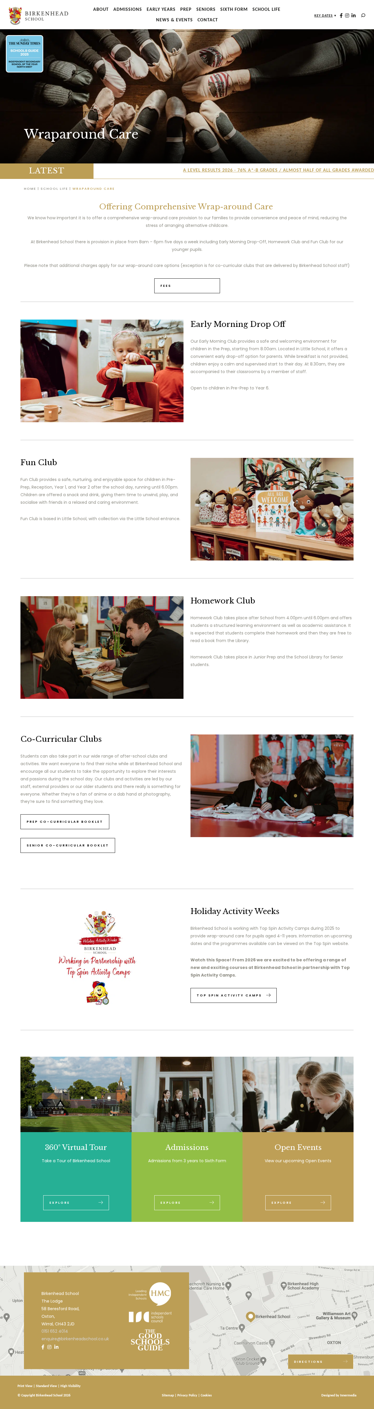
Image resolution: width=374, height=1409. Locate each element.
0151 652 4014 (54, 1331)
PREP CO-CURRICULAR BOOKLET (65, 821)
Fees (165, 285)
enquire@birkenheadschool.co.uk (75, 1339)
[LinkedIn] (354, 15)
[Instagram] (347, 15)
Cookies (206, 1395)
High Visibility (70, 1386)
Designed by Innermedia (338, 1395)
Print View (25, 1386)
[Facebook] (341, 15)
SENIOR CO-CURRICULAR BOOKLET (68, 845)
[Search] (363, 15)
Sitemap (168, 1395)
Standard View (46, 1386)
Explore (59, 1202)
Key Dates (323, 16)
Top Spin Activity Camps (229, 995)
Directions (308, 1361)
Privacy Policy (187, 1395)
